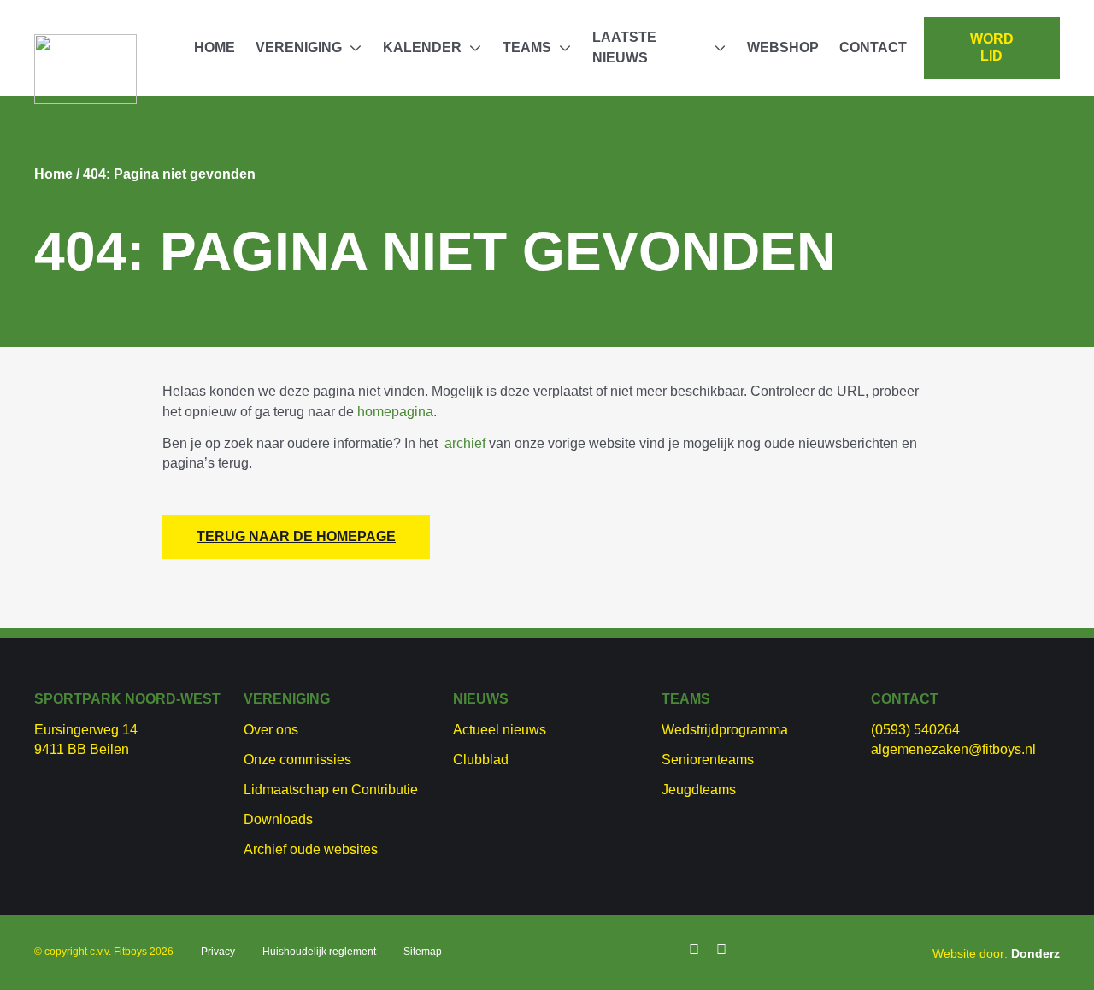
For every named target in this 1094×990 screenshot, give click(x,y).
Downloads (278, 819)
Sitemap (422, 952)
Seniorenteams (708, 759)
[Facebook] (694, 950)
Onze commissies (297, 759)
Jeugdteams (699, 789)
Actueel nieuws (499, 729)
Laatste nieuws (624, 47)
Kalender (422, 47)
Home (214, 47)
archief (464, 443)
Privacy (218, 952)
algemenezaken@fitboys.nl (953, 749)
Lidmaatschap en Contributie (331, 789)
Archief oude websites (311, 849)
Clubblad (481, 759)
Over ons (271, 729)
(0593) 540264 (915, 729)
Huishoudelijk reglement (319, 952)
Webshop (783, 47)
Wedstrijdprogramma (725, 729)
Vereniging (299, 47)
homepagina (395, 411)
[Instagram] (721, 950)
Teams (527, 47)
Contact (873, 47)
